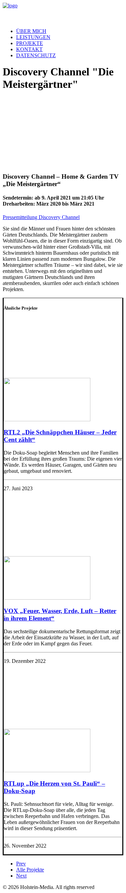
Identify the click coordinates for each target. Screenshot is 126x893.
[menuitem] (69, 31)
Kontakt (29, 49)
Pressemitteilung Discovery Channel (41, 217)
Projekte (29, 43)
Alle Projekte (30, 869)
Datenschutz (36, 55)
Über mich (31, 31)
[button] (47, 419)
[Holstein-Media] (63, 13)
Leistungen (33, 37)
